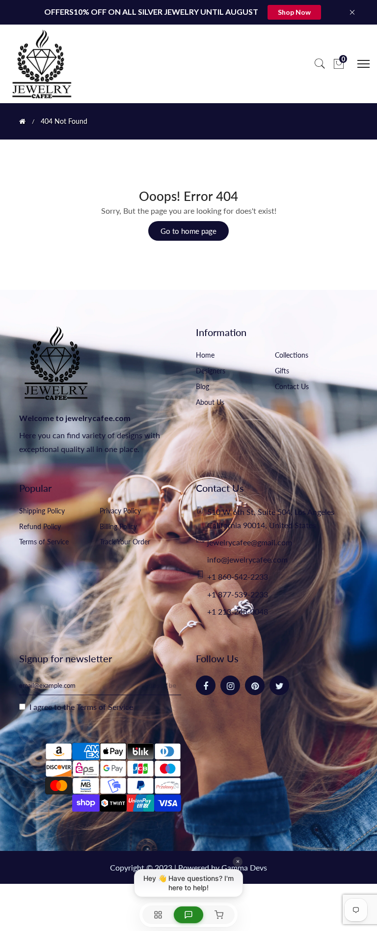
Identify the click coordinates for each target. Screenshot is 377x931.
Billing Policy (118, 526)
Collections (291, 355)
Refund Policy (40, 526)
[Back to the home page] (22, 121)
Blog (202, 386)
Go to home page (188, 230)
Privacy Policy (120, 511)
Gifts (282, 371)
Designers (210, 371)
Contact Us (292, 386)
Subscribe (160, 685)
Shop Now (294, 12)
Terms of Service (44, 541)
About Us (210, 402)
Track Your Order (125, 541)
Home (205, 355)
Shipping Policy (42, 511)
